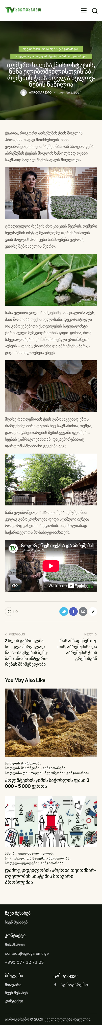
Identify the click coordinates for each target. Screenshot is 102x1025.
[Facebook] (73, 611)
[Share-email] (83, 611)
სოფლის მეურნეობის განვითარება (35, 768)
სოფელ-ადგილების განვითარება (34, 863)
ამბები (11, 853)
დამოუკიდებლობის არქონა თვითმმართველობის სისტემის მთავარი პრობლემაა (50, 876)
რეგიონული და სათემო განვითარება (51, 49)
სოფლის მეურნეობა (22, 763)
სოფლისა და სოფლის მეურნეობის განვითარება (51, 56)
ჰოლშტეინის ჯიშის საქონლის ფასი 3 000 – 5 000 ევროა (47, 783)
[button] (84, 10)
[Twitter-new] (63, 611)
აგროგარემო (17, 1019)
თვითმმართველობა (35, 853)
